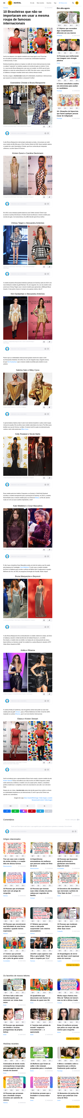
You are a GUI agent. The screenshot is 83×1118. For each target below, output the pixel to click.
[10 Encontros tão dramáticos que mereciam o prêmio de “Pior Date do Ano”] (68, 878)
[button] (10, 806)
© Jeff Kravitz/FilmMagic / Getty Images (11, 620)
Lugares (59, 960)
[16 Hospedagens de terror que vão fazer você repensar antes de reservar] (68, 943)
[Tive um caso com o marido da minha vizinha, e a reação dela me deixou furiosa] (14, 848)
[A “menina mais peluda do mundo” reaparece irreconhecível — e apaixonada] (41, 1014)
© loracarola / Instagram (28, 197)
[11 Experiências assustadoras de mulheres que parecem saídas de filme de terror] (41, 848)
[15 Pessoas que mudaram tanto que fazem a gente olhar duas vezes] (68, 913)
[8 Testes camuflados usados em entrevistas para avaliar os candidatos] (68, 73)
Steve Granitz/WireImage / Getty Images (35, 798)
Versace (18, 712)
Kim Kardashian (12, 362)
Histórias (5, 895)
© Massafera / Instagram (27, 549)
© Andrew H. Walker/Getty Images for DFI (12, 341)
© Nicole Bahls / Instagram (28, 477)
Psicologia (59, 90)
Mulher (59, 1032)
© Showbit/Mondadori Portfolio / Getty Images (22, 694)
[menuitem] (32, 3)
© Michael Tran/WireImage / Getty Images (12, 266)
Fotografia (59, 35)
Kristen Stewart (7, 780)
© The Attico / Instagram (21, 407)
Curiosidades (60, 868)
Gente (58, 63)
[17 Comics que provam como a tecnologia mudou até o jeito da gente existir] (14, 943)
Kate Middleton (24, 567)
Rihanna (17, 714)
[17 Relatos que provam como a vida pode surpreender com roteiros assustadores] (41, 913)
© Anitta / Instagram (7, 694)
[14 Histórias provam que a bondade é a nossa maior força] (41, 1082)
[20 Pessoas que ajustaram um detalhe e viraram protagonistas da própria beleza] (14, 1014)
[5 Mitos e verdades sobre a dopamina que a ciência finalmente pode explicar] (68, 1053)
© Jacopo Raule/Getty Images (9, 126)
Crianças (32, 898)
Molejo (37, 497)
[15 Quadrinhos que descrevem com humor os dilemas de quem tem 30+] (41, 985)
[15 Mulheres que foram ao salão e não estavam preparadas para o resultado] (41, 1053)
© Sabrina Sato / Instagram (9, 407)
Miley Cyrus (24, 429)
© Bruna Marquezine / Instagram (24, 126)
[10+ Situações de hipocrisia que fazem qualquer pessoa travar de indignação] (68, 100)
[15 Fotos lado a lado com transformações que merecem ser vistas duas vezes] (14, 985)
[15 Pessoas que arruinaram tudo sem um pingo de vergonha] (14, 878)
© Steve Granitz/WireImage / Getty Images (12, 477)
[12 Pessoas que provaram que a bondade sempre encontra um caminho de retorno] (14, 1082)
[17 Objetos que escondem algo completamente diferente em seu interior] (68, 17)
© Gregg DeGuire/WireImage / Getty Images (12, 197)
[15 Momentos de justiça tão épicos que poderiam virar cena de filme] (68, 1082)
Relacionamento (7, 866)
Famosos (5, 7)
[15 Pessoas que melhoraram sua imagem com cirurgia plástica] (68, 45)
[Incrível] (14, 3)
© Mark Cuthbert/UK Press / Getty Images (12, 549)
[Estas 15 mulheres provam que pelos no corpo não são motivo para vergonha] (68, 1014)
